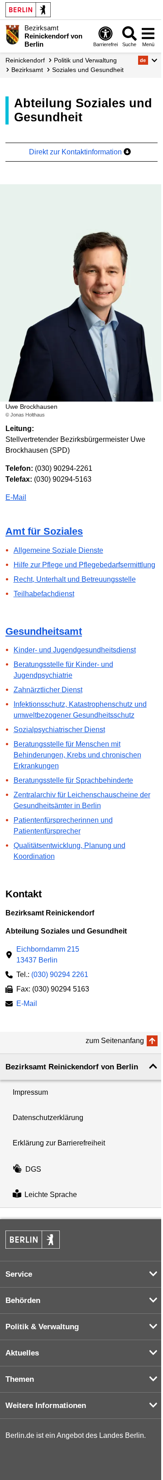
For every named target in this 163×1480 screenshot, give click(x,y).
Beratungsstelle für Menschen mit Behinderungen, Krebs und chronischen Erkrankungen (77, 755)
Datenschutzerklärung (48, 1117)
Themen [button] (19, 1379)
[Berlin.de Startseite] (28, 9)
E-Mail (15, 497)
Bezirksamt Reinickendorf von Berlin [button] (71, 1067)
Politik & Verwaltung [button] (42, 1326)
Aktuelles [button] (22, 1353)
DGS (33, 1169)
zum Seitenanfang (115, 1040)
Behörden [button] (22, 1300)
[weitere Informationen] (12, 35)
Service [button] (18, 1274)
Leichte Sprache (50, 1194)
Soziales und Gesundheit (88, 69)
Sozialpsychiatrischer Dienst (59, 729)
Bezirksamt (27, 69)
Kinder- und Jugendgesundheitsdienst (75, 650)
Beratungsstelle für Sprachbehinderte (73, 780)
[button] (148, 60)
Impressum (30, 1092)
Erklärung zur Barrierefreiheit (59, 1143)
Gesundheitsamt (43, 631)
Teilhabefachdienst (44, 594)
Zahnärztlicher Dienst (48, 690)
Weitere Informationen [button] (45, 1405)
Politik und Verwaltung (85, 60)
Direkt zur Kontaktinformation (76, 152)
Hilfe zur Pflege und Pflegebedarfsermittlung (84, 565)
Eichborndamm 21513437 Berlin (47, 954)
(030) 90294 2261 (59, 974)
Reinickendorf (25, 60)
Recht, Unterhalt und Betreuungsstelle (75, 579)
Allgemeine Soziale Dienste (58, 550)
